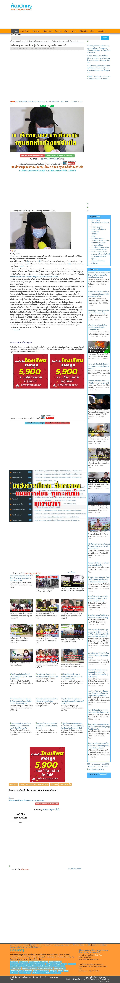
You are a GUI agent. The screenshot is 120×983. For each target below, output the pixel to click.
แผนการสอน (13, 784)
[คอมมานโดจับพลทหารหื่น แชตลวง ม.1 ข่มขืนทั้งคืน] (99, 564)
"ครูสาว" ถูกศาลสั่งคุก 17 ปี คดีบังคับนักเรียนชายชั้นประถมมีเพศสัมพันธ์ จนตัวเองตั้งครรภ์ (99, 586)
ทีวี (39, 261)
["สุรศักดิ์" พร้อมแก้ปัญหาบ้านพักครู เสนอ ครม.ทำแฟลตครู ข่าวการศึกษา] (99, 477)
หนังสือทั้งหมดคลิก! (75, 869)
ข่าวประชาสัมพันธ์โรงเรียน (17, 964)
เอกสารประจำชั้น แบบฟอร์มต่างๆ (44, 966)
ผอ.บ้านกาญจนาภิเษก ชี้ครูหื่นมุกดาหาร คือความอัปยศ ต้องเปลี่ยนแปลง (19, 640)
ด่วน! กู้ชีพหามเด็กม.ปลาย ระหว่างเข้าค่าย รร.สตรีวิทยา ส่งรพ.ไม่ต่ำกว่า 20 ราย (72, 683)
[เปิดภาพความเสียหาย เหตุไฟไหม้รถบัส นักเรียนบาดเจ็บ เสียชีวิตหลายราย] (99, 347)
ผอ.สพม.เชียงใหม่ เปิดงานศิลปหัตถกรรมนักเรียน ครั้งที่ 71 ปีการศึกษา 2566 (98, 534)
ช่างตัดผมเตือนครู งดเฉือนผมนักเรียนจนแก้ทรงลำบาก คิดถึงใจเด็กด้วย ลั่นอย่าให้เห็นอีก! (21, 708)
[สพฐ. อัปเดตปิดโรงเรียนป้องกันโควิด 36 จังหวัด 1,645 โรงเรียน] (72, 631)
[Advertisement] (73, 15)
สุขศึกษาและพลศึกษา (59, 968)
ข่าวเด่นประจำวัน (16, 947)
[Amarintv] (14, 250)
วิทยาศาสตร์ (29, 964)
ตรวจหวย (21, 973)
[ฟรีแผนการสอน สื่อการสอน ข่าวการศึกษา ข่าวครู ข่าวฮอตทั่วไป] (21, 7)
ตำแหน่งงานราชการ (45, 945)
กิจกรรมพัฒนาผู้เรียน (16, 970)
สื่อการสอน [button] (36, 31)
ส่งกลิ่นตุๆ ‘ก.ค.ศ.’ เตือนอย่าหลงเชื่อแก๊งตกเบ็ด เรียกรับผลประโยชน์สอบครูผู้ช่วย (99, 463)
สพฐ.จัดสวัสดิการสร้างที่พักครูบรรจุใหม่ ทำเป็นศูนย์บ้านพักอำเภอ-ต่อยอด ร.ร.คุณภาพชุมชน (98, 439)
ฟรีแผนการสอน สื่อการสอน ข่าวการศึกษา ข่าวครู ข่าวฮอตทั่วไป (93, 951)
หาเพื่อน (60, 970)
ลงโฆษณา (94, 263)
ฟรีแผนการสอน (47, 31)
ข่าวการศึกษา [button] (24, 31)
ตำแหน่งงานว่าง (23, 961)
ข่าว (28, 261)
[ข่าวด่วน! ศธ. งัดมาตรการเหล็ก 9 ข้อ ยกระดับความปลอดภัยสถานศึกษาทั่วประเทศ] (99, 275)
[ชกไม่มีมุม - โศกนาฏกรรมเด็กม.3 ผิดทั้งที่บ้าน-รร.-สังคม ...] (99, 312)
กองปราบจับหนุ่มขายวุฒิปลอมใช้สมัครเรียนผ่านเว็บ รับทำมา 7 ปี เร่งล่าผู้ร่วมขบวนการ (72, 666)
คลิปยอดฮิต (45, 961)
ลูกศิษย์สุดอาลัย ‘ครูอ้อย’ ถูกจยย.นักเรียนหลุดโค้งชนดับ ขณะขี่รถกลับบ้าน (72, 708)
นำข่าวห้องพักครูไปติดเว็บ (86, 955)
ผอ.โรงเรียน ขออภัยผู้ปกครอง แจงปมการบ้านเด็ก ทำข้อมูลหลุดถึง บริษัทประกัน (99, 733)
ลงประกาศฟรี (27, 947)
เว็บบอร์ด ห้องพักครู (98, 261)
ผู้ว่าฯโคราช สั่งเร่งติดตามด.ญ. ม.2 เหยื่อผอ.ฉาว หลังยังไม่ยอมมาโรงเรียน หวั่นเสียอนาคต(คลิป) (72, 732)
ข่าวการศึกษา (14, 945)
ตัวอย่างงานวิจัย (31, 784)
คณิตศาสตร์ (37, 964)
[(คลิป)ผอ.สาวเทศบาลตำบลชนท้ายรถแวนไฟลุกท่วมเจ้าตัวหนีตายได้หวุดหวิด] (99, 546)
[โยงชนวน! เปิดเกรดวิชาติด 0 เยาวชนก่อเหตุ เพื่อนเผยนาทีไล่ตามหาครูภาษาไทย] (99, 294)
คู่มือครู (66, 31)
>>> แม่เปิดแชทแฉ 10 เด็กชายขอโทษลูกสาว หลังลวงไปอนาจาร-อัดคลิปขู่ (34, 276)
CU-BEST (74, 101)
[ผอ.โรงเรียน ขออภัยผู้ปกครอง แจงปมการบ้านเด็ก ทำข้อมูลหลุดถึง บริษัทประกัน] (99, 726)
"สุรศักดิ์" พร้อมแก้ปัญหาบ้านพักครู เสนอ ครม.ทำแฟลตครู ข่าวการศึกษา (98, 486)
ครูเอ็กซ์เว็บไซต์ (94, 971)
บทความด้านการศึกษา (99, 250)
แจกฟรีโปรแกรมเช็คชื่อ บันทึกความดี (60, 156)
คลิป (69, 264)
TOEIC (106, 766)
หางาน (66, 970)
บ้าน (28, 264)
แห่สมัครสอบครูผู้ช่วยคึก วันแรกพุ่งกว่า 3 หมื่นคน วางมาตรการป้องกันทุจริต (46, 640)
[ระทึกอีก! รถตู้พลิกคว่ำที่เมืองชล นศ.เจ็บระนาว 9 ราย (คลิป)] (47, 581)
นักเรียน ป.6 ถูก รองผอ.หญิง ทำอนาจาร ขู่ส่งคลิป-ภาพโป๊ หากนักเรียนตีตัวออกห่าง (97, 605)
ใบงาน (22, 784)
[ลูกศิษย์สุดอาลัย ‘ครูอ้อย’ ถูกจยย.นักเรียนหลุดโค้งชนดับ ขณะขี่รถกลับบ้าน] (72, 701)
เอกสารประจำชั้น (65, 784)
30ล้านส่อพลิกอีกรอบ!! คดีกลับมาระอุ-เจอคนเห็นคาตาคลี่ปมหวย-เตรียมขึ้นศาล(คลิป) (47, 665)
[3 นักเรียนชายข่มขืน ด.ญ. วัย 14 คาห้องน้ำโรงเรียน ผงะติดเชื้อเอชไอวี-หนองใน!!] (72, 605)
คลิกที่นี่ (91, 967)
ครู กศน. (73, 31)
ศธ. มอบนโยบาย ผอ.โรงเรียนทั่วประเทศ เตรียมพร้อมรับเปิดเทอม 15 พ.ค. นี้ (46, 732)
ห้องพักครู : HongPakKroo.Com (100, 977)
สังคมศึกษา (64, 964)
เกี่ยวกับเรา (35, 973)
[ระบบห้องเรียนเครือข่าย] (99, 769)
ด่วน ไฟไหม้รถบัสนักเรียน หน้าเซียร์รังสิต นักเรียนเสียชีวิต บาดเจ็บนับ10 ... (99, 373)
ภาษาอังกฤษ (56, 964)
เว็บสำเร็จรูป (77, 979)
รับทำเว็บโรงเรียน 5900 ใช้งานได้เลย (27, 101)
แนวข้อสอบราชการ (97, 238)
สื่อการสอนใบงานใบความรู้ (18, 966)
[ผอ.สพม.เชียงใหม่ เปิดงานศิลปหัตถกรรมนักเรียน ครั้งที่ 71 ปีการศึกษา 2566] (99, 524)
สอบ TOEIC (65, 101)
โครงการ (94, 234)
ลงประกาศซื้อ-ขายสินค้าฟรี (100, 254)
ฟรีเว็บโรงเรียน (83, 31)
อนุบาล (35, 970)
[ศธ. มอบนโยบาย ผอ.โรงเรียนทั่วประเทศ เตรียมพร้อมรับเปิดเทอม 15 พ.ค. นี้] (47, 725)
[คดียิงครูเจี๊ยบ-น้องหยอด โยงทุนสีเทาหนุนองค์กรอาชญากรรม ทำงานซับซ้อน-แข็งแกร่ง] (99, 745)
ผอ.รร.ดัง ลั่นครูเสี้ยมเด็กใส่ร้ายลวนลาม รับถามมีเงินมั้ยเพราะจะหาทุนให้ (46, 615)
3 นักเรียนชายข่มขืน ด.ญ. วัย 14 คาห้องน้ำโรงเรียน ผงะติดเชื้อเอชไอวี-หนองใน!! (71, 616)
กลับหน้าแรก (69, 979)
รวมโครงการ (96, 945)
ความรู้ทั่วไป (53, 970)
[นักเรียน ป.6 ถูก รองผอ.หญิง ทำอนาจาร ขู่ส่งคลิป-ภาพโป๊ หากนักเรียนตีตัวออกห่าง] (99, 598)
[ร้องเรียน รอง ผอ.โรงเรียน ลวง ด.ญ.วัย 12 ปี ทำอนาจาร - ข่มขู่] (99, 616)
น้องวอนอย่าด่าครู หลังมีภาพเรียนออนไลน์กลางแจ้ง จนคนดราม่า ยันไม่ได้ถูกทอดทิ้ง (21, 732)
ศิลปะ (43, 964)
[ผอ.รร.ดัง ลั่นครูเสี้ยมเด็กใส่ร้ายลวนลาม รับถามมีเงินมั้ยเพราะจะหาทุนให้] (47, 605)
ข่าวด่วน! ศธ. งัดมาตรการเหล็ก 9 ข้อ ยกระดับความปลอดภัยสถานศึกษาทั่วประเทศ (99, 282)
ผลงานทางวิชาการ (72, 945)
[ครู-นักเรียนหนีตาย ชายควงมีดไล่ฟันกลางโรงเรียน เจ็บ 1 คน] (99, 711)
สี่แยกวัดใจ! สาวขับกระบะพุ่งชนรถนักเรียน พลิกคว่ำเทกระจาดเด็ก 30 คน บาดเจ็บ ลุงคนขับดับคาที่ (98, 681)
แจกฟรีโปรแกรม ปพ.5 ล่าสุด (35, 423)
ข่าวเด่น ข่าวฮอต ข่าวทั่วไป (100, 247)
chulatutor (96, 764)
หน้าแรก (15, 31)
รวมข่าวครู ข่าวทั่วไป (24, 41)
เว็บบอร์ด (28, 973)
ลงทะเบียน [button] (101, 31)
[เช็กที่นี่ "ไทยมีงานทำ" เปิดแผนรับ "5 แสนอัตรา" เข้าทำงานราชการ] (99, 78)
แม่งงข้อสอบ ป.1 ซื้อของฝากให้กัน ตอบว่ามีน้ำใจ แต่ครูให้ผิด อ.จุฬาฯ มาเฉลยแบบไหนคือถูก (98, 508)
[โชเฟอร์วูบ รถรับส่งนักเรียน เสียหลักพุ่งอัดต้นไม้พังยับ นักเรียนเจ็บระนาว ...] (99, 327)
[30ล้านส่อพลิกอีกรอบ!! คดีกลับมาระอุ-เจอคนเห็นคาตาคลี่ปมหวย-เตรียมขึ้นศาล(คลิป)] (47, 655)
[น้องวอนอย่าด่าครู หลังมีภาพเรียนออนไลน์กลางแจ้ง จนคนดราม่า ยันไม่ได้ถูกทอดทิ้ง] (21, 725)
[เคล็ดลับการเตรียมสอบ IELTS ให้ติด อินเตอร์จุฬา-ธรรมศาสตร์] (99, 382)
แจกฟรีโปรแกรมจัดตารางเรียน (32, 156)
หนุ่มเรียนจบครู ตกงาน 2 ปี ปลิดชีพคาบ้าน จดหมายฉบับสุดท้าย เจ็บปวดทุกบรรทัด (21, 585)
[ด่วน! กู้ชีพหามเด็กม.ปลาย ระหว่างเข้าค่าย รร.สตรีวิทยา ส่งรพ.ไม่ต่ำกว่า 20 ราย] (72, 676)
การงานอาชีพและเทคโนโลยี (45, 968)
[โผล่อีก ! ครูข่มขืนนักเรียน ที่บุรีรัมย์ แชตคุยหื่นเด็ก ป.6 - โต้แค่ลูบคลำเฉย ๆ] (21, 676)
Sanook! (17, 330)
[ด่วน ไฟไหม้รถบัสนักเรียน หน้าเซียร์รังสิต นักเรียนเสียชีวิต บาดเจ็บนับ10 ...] (99, 366)
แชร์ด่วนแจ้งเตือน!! (44, 970)
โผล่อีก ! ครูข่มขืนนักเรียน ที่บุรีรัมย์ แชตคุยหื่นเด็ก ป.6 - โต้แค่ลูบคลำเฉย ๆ (21, 683)
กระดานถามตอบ (59, 945)
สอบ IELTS (55, 101)
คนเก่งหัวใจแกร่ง (27, 970)
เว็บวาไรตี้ (103, 979)
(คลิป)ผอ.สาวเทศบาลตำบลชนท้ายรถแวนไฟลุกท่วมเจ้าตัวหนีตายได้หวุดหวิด (98, 553)
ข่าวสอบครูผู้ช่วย (97, 245)
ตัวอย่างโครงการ (43, 784)
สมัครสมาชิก (37, 947)
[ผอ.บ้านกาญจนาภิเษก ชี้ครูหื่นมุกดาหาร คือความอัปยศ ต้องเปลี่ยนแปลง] (21, 630)
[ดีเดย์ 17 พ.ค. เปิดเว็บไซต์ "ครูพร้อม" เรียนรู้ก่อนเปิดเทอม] (21, 655)
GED (41, 101)
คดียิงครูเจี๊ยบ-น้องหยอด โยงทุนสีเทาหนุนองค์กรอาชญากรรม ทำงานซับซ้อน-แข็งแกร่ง (99, 752)
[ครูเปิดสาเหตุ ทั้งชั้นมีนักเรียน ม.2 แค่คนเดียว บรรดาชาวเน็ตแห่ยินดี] (99, 655)
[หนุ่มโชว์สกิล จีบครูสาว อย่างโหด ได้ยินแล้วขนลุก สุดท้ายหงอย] (47, 675)
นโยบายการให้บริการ (45, 973)
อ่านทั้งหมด (72, 572)
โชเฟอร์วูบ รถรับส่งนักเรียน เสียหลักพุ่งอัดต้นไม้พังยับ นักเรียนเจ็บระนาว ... (98, 334)
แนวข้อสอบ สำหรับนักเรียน (100, 241)
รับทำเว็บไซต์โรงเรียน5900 (90, 979)
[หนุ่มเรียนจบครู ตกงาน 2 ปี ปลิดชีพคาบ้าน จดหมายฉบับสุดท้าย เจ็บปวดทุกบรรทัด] (21, 578)
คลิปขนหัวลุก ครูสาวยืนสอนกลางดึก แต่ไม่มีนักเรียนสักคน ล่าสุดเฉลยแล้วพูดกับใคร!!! (99, 700)
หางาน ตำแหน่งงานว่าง (99, 252)
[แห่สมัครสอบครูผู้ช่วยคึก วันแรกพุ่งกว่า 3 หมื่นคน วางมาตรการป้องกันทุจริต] (47, 630)
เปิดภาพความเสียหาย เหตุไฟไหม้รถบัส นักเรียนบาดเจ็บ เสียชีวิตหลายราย (98, 356)
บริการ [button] (92, 31)
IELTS (48, 101)
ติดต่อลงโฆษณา (57, 973)
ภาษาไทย (48, 964)
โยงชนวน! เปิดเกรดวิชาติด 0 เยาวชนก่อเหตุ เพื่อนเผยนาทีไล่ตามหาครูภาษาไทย (98, 301)
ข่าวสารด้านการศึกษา (98, 243)
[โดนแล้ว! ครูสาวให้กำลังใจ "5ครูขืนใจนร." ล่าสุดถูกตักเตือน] (47, 700)
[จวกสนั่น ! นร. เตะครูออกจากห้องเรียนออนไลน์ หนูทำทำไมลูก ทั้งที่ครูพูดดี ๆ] (72, 581)
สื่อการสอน (58, 31)
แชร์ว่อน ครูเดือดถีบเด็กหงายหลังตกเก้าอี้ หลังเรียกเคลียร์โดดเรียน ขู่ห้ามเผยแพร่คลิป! (21, 616)
